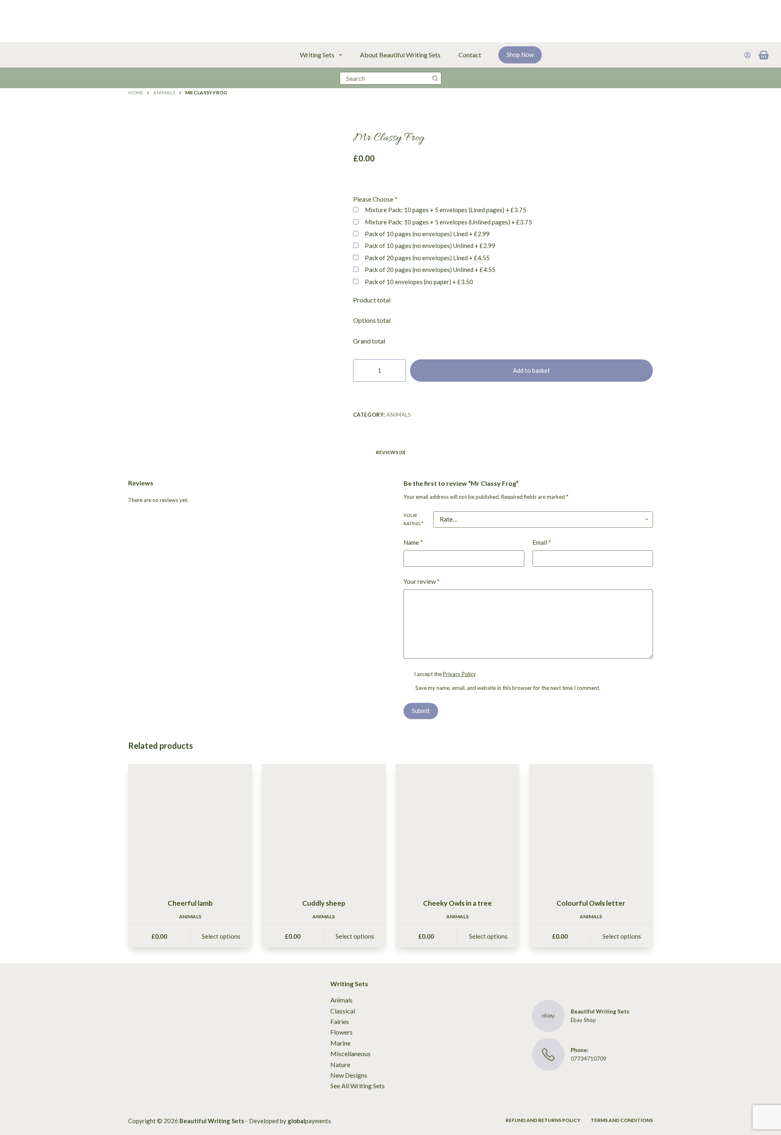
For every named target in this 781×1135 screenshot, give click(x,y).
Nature (340, 1064)
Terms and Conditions (622, 1120)
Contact (469, 55)
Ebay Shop (583, 1020)
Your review (422, 581)
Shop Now (520, 54)
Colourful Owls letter (590, 903)
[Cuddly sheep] (324, 826)
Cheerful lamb (190, 903)
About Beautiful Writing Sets (400, 55)
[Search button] (435, 78)
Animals (398, 414)
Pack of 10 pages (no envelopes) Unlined (429, 245)
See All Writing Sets (357, 1085)
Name (413, 542)
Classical (342, 1011)
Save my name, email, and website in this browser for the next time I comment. (507, 688)
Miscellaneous (350, 1053)
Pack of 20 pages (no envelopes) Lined (427, 257)
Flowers (341, 1032)
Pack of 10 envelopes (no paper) (418, 281)
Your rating (413, 519)
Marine (340, 1043)
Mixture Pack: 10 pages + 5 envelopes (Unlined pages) (448, 222)
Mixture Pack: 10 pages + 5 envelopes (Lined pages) (445, 209)
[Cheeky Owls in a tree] (457, 826)
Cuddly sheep (323, 903)
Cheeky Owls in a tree (457, 903)
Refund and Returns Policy (543, 1120)
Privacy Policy (459, 674)
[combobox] (384, 78)
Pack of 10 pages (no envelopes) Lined (427, 233)
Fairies (339, 1021)
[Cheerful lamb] (190, 826)
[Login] (747, 55)
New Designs (348, 1075)
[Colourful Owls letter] (591, 826)
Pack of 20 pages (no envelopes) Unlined (429, 269)
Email (541, 542)
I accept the (445, 674)
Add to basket (531, 370)
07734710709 (588, 1058)
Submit (421, 710)
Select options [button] (221, 936)
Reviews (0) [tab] (390, 452)
